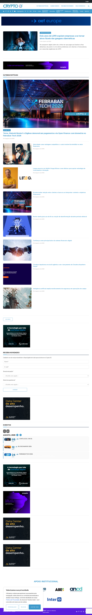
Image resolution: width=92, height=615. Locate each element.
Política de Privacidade (12, 600)
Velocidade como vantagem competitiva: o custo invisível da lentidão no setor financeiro (58, 145)
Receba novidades (67, 6)
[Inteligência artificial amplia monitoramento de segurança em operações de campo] (17, 298)
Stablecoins (68, 11)
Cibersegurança (45, 32)
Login (87, 1)
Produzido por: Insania (9, 611)
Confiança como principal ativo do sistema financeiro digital (52, 240)
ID (25, 11)
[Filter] (7, 431)
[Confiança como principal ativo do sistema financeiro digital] (17, 250)
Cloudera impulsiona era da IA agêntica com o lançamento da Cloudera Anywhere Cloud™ (59, 265)
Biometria (52, 11)
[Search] (88, 6)
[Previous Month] (17, 435)
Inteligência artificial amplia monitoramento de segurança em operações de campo (59, 288)
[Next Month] (20, 435)
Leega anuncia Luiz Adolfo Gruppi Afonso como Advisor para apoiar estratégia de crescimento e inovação (59, 169)
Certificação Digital (59, 11)
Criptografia (20, 11)
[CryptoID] (13, 6)
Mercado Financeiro (75, 11)
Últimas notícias (42, 6)
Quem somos (54, 6)
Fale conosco (80, 6)
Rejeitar (23, 607)
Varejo (81, 11)
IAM (31, 11)
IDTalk (34, 11)
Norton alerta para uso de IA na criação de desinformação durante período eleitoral (60, 216)
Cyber (39, 11)
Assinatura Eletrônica (45, 11)
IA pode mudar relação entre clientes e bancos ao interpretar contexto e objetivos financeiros (59, 193)
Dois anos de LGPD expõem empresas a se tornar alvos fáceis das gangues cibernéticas (62, 37)
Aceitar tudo (35, 607)
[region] (23, 599)
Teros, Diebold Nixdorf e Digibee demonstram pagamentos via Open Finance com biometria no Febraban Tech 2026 (44, 134)
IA (27, 11)
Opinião (87, 11)
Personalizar (12, 607)
